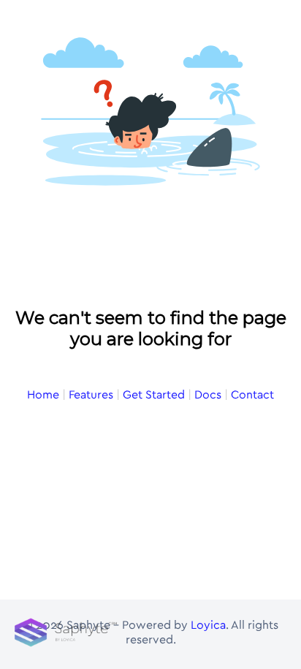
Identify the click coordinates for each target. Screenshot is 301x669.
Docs (207, 395)
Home (43, 395)
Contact (252, 395)
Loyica (208, 625)
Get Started (154, 395)
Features (91, 395)
